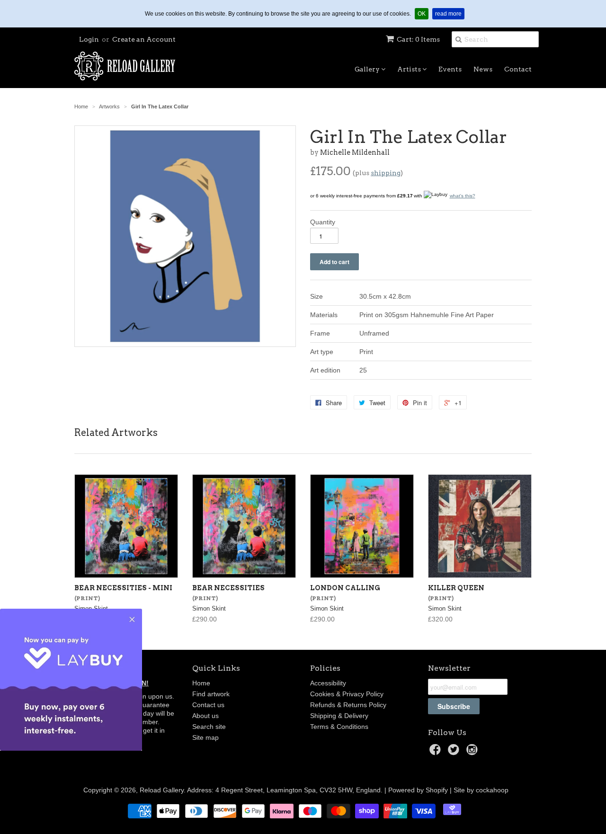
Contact (518, 69)
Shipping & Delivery (339, 715)
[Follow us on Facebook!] (436, 752)
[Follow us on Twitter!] (455, 752)
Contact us (208, 705)
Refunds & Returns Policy (348, 705)
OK (423, 13)
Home (201, 683)
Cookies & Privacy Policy (346, 694)
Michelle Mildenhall (355, 152)
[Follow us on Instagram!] (473, 752)
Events (450, 69)
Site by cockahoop (481, 790)
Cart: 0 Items (418, 39)
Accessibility (328, 683)
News (482, 69)
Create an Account (144, 39)
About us (205, 715)
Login (89, 39)
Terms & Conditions (339, 726)
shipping (386, 173)
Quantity (322, 222)
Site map (205, 737)
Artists (409, 69)
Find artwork (211, 694)
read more (449, 13)
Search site (209, 726)
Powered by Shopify (418, 790)
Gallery (368, 69)
